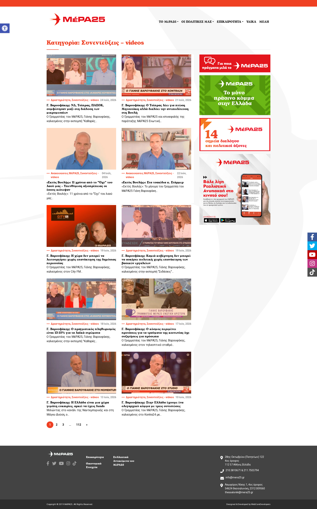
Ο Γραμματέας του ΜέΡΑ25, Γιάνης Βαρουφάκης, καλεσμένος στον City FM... (81, 261)
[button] (5, 28)
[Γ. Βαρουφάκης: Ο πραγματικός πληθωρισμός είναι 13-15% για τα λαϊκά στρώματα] (81, 299)
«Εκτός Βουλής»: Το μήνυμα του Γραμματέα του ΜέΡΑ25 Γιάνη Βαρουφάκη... (154, 182)
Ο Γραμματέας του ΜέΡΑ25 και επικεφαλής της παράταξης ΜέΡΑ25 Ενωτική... (156, 111)
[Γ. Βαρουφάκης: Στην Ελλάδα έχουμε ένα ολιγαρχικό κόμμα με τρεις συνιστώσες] (156, 373)
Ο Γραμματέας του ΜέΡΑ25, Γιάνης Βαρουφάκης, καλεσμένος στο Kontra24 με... (156, 406)
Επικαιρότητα (95, 457)
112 (78, 424)
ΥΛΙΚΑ (251, 22)
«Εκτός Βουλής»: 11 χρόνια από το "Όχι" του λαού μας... (79, 186)
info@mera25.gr (235, 477)
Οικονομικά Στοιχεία (93, 465)
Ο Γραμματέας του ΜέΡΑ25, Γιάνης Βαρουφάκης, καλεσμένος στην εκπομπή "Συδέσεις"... (156, 261)
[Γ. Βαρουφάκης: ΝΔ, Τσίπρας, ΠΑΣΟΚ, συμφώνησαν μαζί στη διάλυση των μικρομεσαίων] (81, 75)
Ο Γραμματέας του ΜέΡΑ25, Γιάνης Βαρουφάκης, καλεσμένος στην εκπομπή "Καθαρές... (81, 111)
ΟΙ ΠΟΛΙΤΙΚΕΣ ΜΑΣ (196, 22)
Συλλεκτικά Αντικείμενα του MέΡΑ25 (123, 461)
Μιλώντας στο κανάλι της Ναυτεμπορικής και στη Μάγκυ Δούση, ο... (81, 406)
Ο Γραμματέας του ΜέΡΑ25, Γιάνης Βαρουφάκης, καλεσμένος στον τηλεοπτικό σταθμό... (156, 334)
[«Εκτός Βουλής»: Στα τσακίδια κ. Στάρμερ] (156, 149)
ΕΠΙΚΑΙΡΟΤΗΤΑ (229, 22)
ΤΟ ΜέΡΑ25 (167, 22)
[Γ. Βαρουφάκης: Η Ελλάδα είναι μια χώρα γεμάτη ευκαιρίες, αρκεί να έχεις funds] (81, 373)
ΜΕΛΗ (264, 22)
